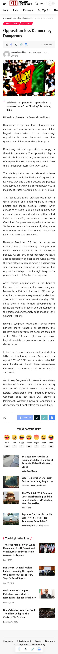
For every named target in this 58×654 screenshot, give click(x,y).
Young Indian (43, 525)
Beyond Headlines (19, 52)
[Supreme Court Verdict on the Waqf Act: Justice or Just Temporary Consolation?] (11, 519)
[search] (36, 3)
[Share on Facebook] (11, 44)
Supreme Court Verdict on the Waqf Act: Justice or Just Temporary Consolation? (37, 517)
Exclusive (25, 485)
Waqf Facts (32, 471)
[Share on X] (16, 44)
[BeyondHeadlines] (22, 3)
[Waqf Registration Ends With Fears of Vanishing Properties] (11, 482)
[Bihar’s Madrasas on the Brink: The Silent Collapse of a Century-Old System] (47, 613)
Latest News (11, 24)
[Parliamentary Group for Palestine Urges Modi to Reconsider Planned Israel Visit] (47, 593)
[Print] (26, 44)
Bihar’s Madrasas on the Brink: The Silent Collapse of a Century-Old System (19, 613)
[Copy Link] (21, 44)
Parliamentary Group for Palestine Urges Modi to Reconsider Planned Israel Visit (19, 594)
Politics (26, 24)
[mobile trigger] (6, 3)
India (24, 471)
